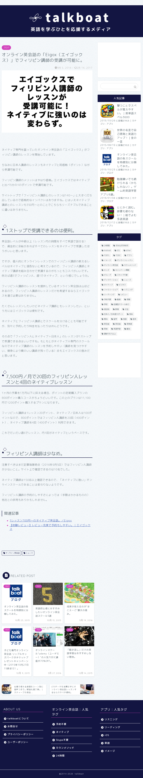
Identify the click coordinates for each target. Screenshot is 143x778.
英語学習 (117, 329)
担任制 (106, 309)
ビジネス (122, 284)
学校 (105, 304)
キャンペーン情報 (122, 270)
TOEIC (118, 255)
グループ (107, 275)
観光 (128, 329)
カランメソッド (130, 265)
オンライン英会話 (12, 553)
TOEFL (107, 255)
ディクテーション (111, 280)
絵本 (134, 319)
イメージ (107, 260)
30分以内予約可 (122, 245)
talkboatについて (18, 718)
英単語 (129, 324)
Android (107, 250)
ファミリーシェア (111, 289)
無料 (105, 319)
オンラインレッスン (125, 260)
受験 (128, 299)
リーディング (109, 294)
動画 (119, 299)
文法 (126, 309)
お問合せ (12, 726)
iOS (118, 250)
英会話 (106, 324)
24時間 (107, 245)
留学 (115, 319)
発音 (125, 319)
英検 (105, 329)
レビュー (124, 294)
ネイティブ (108, 284)
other (128, 250)
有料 (131, 314)
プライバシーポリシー (20, 734)
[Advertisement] (119, 59)
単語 (107, 743)
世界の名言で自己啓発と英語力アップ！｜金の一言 (127, 135)
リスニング (128, 289)
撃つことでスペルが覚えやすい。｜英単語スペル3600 (127, 111)
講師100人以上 (110, 333)
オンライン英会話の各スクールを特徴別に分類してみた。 (127, 160)
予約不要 (107, 299)
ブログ (6, 47)
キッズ (106, 270)
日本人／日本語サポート (113, 314)
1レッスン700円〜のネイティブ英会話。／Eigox (41, 520)
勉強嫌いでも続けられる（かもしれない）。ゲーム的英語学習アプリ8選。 (118, 186)
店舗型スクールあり (121, 304)
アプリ (110, 123)
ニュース (29, 553)
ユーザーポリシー (17, 742)
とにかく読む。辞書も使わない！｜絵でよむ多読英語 (127, 213)
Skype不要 (62, 739)
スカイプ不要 (122, 275)
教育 (117, 309)
